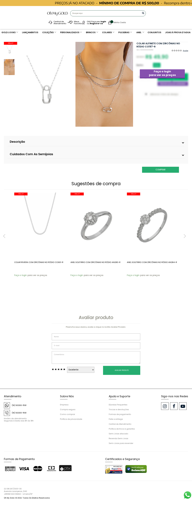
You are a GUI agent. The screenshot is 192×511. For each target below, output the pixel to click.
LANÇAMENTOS (30, 32)
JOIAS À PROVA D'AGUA (177, 32)
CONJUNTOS (154, 32)
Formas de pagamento (120, 414)
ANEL (138, 32)
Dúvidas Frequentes (118, 404)
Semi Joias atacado (118, 433)
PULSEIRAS (123, 32)
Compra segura (67, 409)
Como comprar (67, 414)
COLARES (107, 32)
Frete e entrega (116, 419)
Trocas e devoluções (119, 409)
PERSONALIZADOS (69, 32)
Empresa (64, 404)
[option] (45, 84)
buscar (143, 13)
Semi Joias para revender (121, 443)
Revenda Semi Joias (118, 438)
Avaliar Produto (122, 370)
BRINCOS (91, 32)
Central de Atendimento (120, 424)
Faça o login (162, 73)
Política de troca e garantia (122, 429)
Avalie (185, 50)
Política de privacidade (71, 419)
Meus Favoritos (78, 22)
